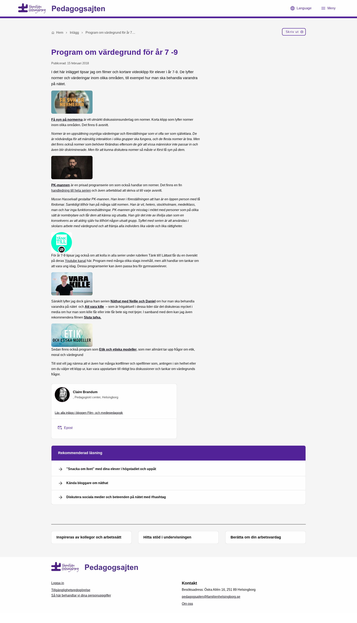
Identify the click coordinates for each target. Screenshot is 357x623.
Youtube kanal (75, 261)
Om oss (187, 603)
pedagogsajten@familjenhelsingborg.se (211, 596)
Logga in (57, 583)
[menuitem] (294, 32)
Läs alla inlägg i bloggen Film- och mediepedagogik (89, 412)
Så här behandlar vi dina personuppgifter (81, 595)
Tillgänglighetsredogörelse (70, 590)
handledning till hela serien (71, 190)
